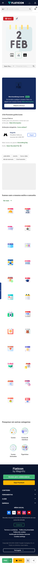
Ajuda (4, 499)
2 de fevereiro (20, 159)
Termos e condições (11, 530)
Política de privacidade (26, 530)
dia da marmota (8, 159)
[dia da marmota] (27, 331)
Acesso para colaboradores (19, 477)
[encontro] (10, 228)
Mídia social (19, 507)
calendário (6, 156)
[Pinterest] (19, 512)
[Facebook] (9, 512)
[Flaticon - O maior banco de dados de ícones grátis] (16, 3)
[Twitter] (14, 512)
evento (15, 156)
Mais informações (28, 101)
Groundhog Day (22, 142)
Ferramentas (7, 494)
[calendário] (10, 245)
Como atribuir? (22, 127)
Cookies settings (19, 536)
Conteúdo (6, 490)
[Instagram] (24, 512)
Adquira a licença (19, 105)
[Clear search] (25, 9)
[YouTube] (29, 512)
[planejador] (27, 245)
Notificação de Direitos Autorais (19, 534)
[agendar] (10, 279)
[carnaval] (27, 348)
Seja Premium (19, 483)
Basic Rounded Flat (13, 146)
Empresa (5, 503)
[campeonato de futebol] (10, 314)
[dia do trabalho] (10, 211)
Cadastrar (19, 525)
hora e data (24, 156)
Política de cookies (19, 532)
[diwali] (27, 228)
